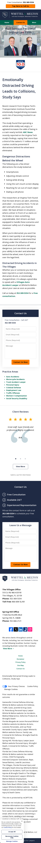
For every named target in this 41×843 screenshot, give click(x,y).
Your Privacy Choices (16, 686)
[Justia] (25, 629)
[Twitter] (16, 629)
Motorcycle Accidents (15, 379)
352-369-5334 (22, 293)
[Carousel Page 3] (25, 458)
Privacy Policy (21, 662)
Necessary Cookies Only (11, 837)
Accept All (11, 832)
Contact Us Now (20, 362)
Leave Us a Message (20, 525)
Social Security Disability (16, 398)
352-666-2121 (15, 621)
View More (20, 466)
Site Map (20, 665)
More (34, 22)
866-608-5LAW (18, 601)
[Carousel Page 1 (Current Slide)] (15, 458)
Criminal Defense (13, 387)
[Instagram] (30, 629)
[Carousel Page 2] (20, 458)
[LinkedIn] (20, 629)
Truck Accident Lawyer (16, 382)
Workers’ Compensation (16, 396)
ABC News (28, 132)
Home (7, 22)
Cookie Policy (32, 686)
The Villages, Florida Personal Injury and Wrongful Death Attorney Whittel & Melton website (20, 768)
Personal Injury (12, 385)
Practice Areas (10, 371)
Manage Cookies (11, 689)
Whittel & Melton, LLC (28, 832)
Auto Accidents (12, 376)
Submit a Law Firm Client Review (20, 475)
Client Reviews (20, 411)
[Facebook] (11, 629)
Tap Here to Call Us (20, 6)
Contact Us (20, 22)
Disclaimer (20, 659)
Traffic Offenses (13, 393)
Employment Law (13, 390)
